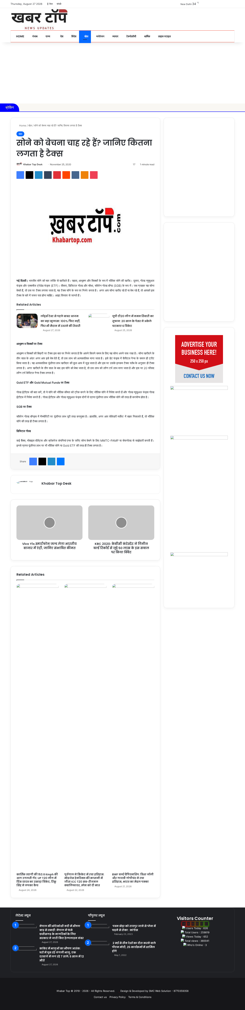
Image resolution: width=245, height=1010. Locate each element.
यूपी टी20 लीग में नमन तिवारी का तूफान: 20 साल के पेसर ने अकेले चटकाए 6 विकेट (133, 321)
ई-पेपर (50, 3)
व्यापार (115, 36)
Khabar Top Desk (32, 164)
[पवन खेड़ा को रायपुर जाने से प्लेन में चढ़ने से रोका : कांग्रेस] (98, 931)
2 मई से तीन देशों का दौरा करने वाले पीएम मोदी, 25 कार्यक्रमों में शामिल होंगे (134, 947)
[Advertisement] (122, 73)
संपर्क (59, 3)
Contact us (100, 997)
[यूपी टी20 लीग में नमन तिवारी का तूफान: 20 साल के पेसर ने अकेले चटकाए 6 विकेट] (98, 321)
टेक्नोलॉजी (131, 36)
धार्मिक (147, 36)
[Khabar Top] (39, 19)
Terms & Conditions (139, 997)
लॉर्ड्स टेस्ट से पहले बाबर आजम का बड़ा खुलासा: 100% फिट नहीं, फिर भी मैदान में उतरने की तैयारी (60, 321)
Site (125, 984)
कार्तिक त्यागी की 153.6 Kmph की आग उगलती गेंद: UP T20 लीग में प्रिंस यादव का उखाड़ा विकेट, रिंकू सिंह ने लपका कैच (37, 879)
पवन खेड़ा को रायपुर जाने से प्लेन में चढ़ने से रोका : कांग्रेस (134, 928)
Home (20, 36)
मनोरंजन (100, 36)
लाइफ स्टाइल (164, 36)
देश (61, 36)
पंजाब (35, 36)
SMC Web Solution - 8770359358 (169, 990)
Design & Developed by (134, 990)
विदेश (73, 36)
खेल (86, 36)
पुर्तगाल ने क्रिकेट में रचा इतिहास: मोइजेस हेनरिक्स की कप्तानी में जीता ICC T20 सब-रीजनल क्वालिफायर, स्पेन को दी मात (84, 879)
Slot (120, 984)
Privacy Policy (117, 997)
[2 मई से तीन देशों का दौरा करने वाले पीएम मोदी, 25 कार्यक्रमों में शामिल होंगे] (98, 948)
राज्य (47, 36)
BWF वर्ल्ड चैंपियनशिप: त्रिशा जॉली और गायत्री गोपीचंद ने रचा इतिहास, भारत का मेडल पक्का (133, 878)
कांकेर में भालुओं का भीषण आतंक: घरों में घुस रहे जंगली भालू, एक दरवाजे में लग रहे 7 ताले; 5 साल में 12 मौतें (61, 954)
